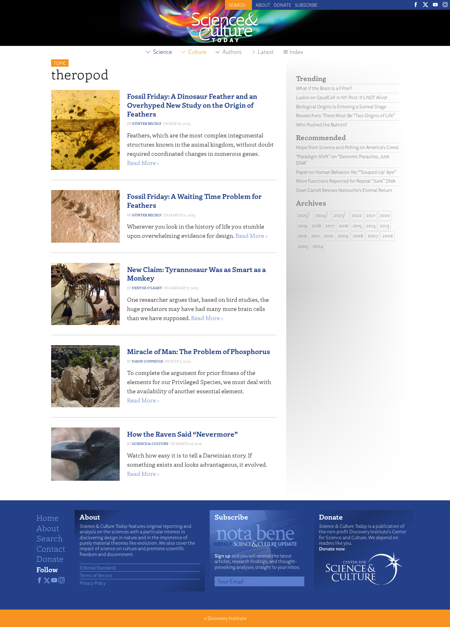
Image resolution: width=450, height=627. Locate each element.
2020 (385, 215)
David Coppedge (147, 361)
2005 (303, 246)
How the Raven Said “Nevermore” (182, 433)
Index (296, 51)
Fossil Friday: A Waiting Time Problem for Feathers (194, 200)
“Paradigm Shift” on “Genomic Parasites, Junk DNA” (343, 160)
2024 (321, 215)
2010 (328, 236)
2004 (318, 246)
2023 (339, 215)
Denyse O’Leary (147, 288)
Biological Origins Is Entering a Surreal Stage (341, 107)
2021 (370, 215)
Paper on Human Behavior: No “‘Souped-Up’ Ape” (346, 172)
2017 (330, 226)
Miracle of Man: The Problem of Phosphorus (198, 351)
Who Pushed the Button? (321, 125)
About (263, 5)
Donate (282, 5)
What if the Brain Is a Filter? (324, 88)
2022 (357, 215)
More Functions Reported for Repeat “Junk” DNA (345, 181)
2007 (373, 236)
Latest (266, 51)
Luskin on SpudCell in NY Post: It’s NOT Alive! (341, 97)
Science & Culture (150, 443)
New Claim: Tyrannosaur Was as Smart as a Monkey (196, 273)
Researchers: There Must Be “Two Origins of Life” (345, 115)
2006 (387, 236)
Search (49, 538)
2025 (303, 215)
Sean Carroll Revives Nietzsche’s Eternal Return (344, 190)
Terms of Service (96, 575)
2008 (358, 236)
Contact (50, 548)
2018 (316, 226)
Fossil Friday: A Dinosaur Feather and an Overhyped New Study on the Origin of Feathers (192, 104)
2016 (343, 226)
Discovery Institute (227, 618)
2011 (315, 236)
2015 (357, 226)
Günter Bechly (147, 123)
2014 (371, 226)
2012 (302, 236)
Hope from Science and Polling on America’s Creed (347, 147)
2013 (384, 226)
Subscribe (306, 5)
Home (47, 517)
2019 (302, 226)
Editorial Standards (98, 567)
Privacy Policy (93, 583)
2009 (343, 236)
